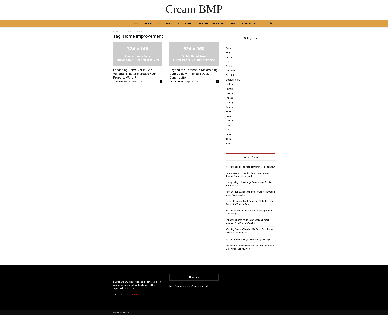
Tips (158, 23)
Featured (230, 88)
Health (203, 23)
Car (227, 61)
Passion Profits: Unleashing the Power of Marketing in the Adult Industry (250, 193)
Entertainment (185, 23)
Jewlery (229, 120)
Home (135, 23)
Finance (233, 23)
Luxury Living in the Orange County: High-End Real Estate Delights (249, 184)
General (147, 23)
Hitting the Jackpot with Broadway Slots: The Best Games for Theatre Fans (249, 203)
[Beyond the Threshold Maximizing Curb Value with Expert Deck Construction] (194, 54)
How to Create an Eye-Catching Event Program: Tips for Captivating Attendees (248, 174)
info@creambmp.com (135, 294)
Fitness (229, 97)
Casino (229, 66)
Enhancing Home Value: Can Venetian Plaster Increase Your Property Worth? (134, 73)
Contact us (249, 23)
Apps (228, 47)
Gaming (229, 102)
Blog (228, 52)
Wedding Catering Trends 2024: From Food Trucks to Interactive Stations (249, 231)
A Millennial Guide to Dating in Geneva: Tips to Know (250, 167)
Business (230, 57)
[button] (271, 23)
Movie (168, 23)
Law (228, 125)
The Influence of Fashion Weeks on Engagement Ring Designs (249, 212)
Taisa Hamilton (120, 81)
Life (227, 129)
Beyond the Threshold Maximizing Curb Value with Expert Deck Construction (193, 73)
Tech (228, 138)
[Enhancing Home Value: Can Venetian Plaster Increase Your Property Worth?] (137, 54)
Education (218, 23)
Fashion (230, 84)
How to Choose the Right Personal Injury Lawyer (248, 239)
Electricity (230, 75)
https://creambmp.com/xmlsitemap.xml (188, 286)
